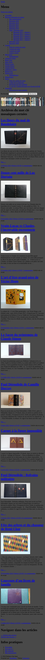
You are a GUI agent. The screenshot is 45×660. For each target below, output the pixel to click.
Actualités (8, 15)
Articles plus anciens (8, 635)
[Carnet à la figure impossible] (15, 450)
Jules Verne (9, 62)
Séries (7, 79)
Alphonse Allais (10, 58)
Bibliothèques (13, 56)
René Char (8, 60)
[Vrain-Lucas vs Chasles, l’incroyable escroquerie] (15, 252)
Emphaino (25, 658)
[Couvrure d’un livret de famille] (15, 603)
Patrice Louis (9, 64)
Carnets (7, 45)
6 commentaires (26, 377)
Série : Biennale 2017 (16, 30)
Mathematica (9, 77)
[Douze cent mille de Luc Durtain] (15, 201)
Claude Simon (9, 68)
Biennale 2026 (14, 21)
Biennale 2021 (14, 27)
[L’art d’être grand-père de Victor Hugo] (15, 308)
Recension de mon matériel (18, 84)
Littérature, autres (11, 69)
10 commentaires (26, 518)
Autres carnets (14, 53)
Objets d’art (9, 73)
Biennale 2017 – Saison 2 (21, 34)
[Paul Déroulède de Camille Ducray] (15, 407)
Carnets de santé (14, 51)
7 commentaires (27, 270)
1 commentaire (29, 328)
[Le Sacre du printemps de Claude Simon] (15, 357)
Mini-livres (8, 55)
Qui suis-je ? (9, 649)
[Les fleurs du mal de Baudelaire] (15, 147)
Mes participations (15, 19)
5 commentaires (25, 425)
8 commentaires (28, 219)
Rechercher (4, 94)
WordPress (13, 658)
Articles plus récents (8, 637)
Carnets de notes (14, 49)
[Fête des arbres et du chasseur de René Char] (15, 553)
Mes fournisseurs (10, 653)
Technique (8, 88)
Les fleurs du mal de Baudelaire (15, 122)
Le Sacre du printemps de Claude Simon (19, 336)
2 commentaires (25, 623)
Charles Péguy (10, 66)
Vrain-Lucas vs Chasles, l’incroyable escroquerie (18, 227)
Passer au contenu (7, 12)
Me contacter (9, 651)
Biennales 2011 (14, 41)
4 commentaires (27, 166)
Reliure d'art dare (13, 99)
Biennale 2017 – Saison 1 (21, 32)
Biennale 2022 (14, 25)
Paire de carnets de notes (17, 47)
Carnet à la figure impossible (21, 430)
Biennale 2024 (14, 23)
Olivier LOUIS (16, 166)
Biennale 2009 (14, 43)
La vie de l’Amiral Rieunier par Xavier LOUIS (24, 86)
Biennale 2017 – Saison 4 (21, 38)
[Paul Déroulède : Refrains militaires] (15, 498)
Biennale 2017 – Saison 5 (21, 40)
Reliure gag (9, 71)
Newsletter (8, 647)
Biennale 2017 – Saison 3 (21, 36)
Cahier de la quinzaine (16, 83)
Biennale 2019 (14, 28)
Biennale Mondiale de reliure (14, 17)
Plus (3, 162)
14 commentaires (29, 573)
